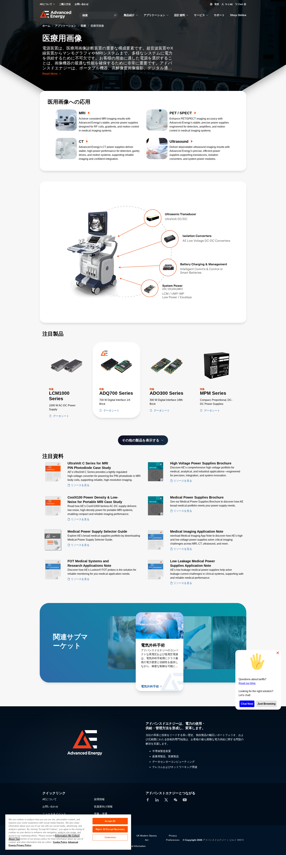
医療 (84, 25)
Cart (242, 4)
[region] (68, 832)
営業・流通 (100, 813)
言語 (216, 4)
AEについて (49, 799)
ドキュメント (213, 686)
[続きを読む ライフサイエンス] (132, 625)
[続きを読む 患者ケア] (222, 625)
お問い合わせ (50, 806)
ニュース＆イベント (54, 813)
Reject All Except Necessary (110, 829)
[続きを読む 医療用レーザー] (194, 625)
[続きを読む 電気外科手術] (159, 625)
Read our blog (247, 683)
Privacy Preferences (172, 837)
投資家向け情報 (103, 806)
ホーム (46, 25)
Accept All (110, 821)
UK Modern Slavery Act (146, 837)
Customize (110, 837)
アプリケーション (66, 25)
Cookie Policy (60, 842)
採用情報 (99, 799)
